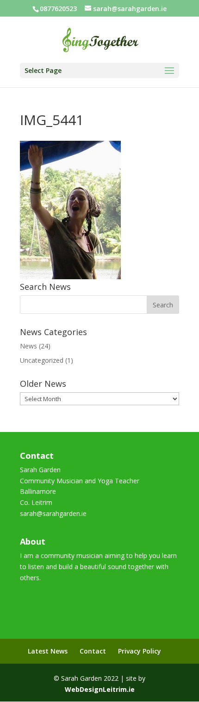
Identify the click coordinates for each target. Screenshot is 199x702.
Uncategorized (41, 360)
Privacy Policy (139, 651)
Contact (93, 651)
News (28, 346)
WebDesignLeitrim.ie (100, 689)
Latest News (48, 651)
